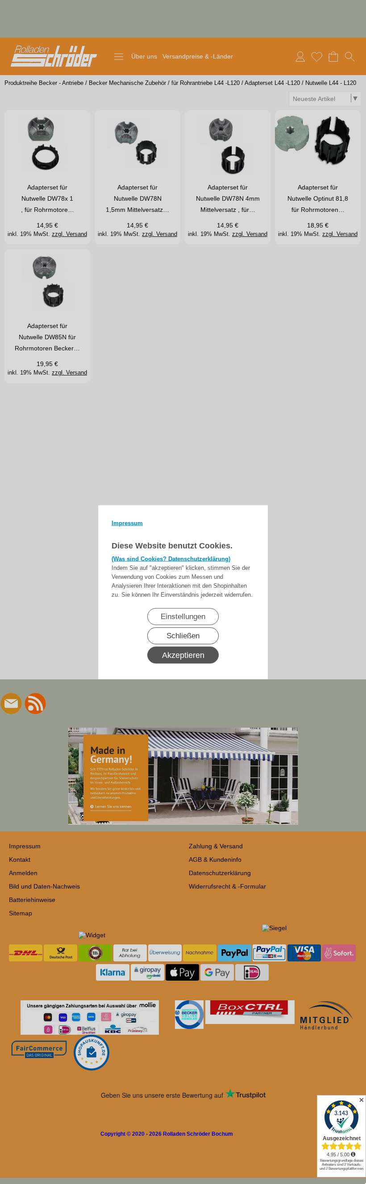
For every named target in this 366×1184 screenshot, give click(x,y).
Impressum (127, 522)
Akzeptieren (183, 654)
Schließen (183, 635)
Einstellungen (183, 616)
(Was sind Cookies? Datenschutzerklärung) (171, 558)
